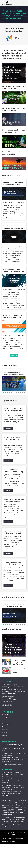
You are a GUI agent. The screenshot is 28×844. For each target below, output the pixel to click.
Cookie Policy (13, 842)
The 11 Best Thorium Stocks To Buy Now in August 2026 (13, 109)
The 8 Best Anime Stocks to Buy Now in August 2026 (13, 87)
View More (14, 355)
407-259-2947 (7, 702)
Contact (4, 721)
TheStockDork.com (8, 715)
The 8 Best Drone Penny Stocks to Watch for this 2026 (13, 153)
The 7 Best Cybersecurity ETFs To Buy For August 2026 (13, 131)
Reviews (4, 736)
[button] (3, 392)
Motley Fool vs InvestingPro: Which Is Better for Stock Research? (13, 183)
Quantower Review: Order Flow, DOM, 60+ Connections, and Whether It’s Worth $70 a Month (13, 227)
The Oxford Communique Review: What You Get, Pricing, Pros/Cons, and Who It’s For (13, 439)
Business (4, 733)
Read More (8, 429)
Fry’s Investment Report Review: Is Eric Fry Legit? (13, 532)
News (4, 727)
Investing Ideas (6, 724)
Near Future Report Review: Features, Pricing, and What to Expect (14, 471)
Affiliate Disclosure (18, 838)
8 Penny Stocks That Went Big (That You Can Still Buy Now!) (19, 663)
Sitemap (4, 838)
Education (5, 730)
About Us (5, 718)
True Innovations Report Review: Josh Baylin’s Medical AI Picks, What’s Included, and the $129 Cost (14, 271)
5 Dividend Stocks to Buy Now (18, 671)
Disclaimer (5, 842)
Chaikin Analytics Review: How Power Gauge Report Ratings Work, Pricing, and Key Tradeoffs (14, 500)
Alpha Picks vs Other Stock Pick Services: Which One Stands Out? (12, 316)
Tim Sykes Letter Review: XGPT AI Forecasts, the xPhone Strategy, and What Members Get (13, 409)
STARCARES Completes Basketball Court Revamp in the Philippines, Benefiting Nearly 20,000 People (14, 373)
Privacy (10, 838)
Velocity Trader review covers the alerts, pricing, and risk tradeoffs (14, 564)
